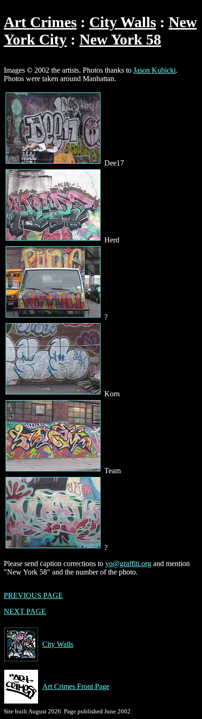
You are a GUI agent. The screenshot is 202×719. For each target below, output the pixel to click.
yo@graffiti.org (128, 564)
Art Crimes (40, 22)
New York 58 (120, 39)
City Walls (122, 22)
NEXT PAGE (25, 611)
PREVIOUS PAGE (33, 595)
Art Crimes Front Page (75, 686)
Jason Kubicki (154, 70)
